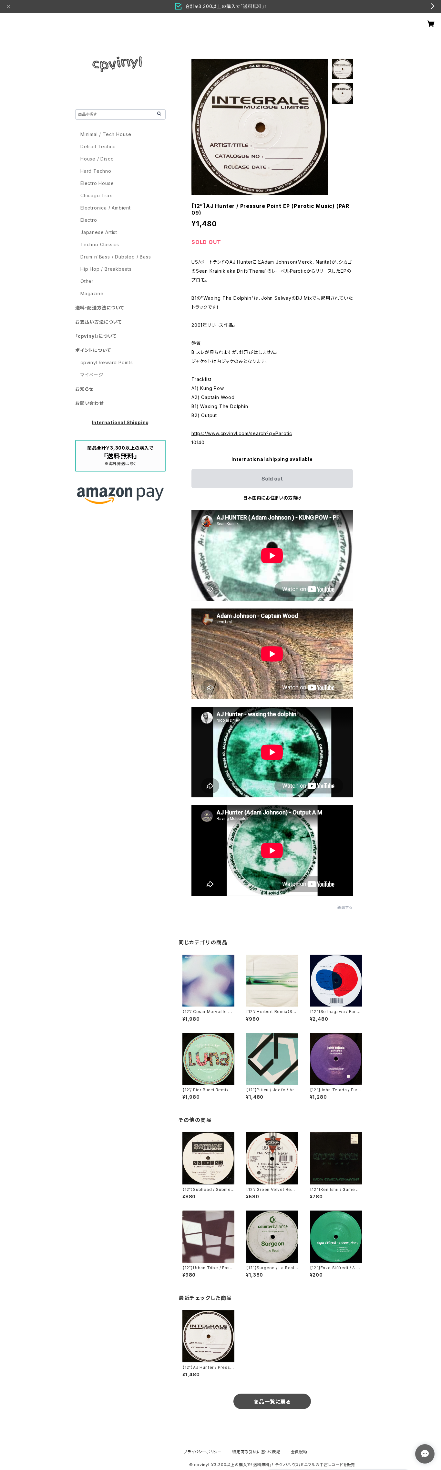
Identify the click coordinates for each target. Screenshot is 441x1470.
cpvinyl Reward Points (106, 362)
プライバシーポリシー (203, 1451)
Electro (88, 220)
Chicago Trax (96, 195)
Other (87, 281)
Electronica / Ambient (105, 207)
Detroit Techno (98, 146)
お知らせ (84, 389)
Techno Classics (99, 244)
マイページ (91, 374)
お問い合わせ (89, 403)
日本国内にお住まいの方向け (272, 498)
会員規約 (299, 1451)
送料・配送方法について (99, 307)
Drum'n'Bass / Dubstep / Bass (115, 256)
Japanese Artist (98, 232)
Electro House (97, 183)
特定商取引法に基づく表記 (256, 1451)
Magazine (91, 293)
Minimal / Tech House (105, 134)
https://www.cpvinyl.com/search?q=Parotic (241, 433)
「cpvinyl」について (95, 336)
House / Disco (97, 158)
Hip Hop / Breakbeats (106, 269)
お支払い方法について (98, 322)
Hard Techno (95, 171)
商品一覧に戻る (272, 1401)
